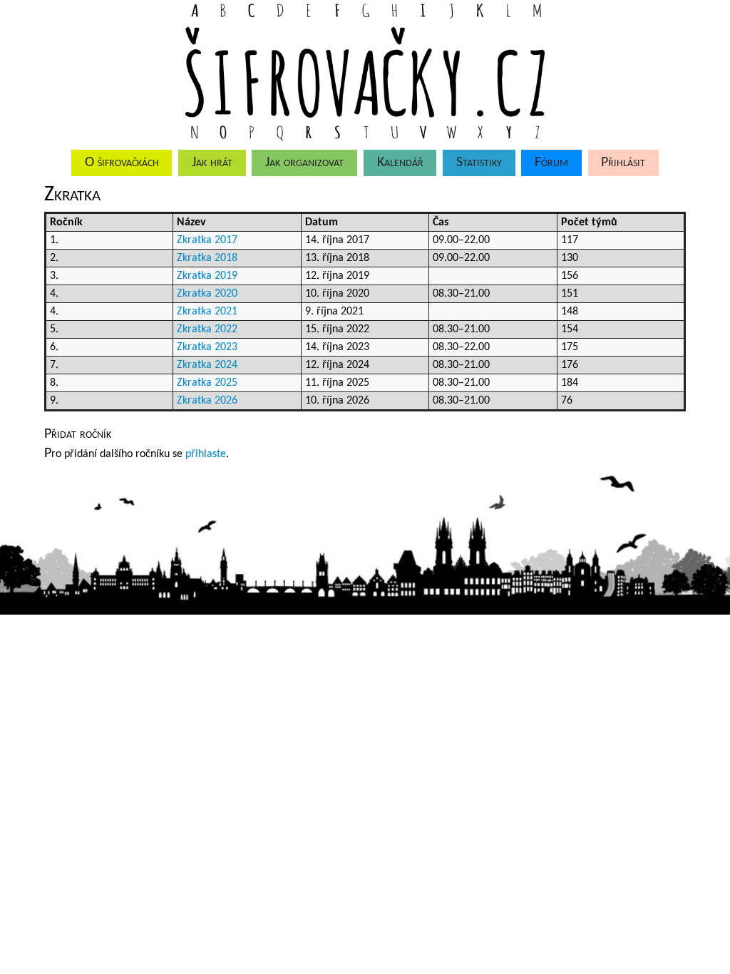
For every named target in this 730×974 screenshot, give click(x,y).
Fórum (551, 162)
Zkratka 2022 (207, 329)
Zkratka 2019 (207, 276)
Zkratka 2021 (207, 311)
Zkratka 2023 (207, 347)
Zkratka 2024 (207, 365)
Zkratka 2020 (207, 293)
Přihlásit (623, 162)
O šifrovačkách (122, 162)
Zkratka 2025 (207, 383)
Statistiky (479, 162)
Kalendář (400, 162)
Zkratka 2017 (207, 240)
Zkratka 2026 (207, 400)
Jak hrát (212, 162)
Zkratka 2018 (207, 258)
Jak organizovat (304, 162)
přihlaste (205, 454)
